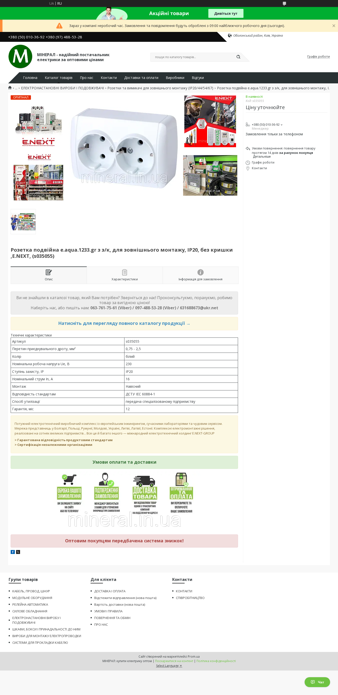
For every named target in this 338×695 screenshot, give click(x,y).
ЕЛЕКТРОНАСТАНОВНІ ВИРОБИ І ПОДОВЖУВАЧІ (62, 88)
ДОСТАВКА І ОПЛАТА (109, 591)
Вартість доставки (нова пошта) (119, 604)
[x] (18, 552)
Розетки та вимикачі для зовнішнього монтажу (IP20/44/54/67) (160, 88)
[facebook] (13, 552)
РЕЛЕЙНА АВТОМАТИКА (30, 604)
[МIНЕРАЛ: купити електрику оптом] (20, 56)
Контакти (109, 77)
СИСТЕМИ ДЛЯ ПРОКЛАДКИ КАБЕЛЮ (40, 642)
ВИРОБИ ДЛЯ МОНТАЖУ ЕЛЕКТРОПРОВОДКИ (46, 636)
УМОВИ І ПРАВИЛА (108, 611)
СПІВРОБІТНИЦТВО (190, 598)
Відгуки (198, 77)
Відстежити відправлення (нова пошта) (125, 598)
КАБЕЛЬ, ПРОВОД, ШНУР (31, 591)
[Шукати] (238, 57)
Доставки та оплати (141, 77)
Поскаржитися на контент (174, 661)
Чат (321, 682)
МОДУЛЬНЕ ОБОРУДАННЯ (32, 598)
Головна (30, 77)
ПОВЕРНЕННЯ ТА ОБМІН (112, 618)
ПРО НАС (101, 624)
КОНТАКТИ (184, 591)
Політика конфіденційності (216, 661)
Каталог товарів (58, 77)
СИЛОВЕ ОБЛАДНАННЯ (29, 611)
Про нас (86, 77)
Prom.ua (194, 656)
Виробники (175, 77)
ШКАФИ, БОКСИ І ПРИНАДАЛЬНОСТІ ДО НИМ (46, 629)
